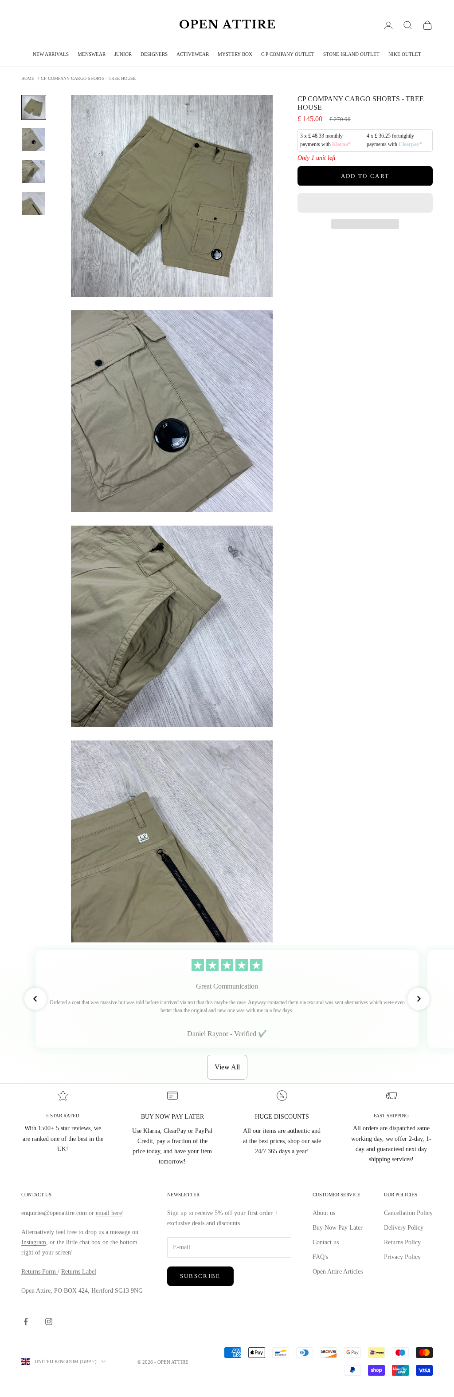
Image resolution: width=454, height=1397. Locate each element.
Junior (123, 54)
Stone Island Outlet (351, 54)
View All (227, 1067)
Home (27, 78)
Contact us (326, 1242)
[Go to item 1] (33, 107)
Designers (154, 54)
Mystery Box (235, 54)
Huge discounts (282, 1116)
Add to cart (365, 176)
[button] (365, 203)
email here (109, 1213)
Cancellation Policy (408, 1213)
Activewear (192, 54)
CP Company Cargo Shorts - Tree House (88, 78)
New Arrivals (51, 54)
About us (324, 1213)
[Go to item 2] (33, 139)
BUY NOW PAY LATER (172, 1116)
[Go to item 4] (33, 203)
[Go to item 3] (33, 171)
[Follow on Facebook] (25, 1321)
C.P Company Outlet (287, 54)
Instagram (33, 1242)
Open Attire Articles (338, 1271)
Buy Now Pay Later (338, 1227)
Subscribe (200, 1276)
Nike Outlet (404, 54)
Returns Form (39, 1271)
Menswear (92, 54)
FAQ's (320, 1257)
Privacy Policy (402, 1257)
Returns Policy (402, 1242)
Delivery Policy (403, 1227)
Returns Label (78, 1271)
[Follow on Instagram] (48, 1321)
